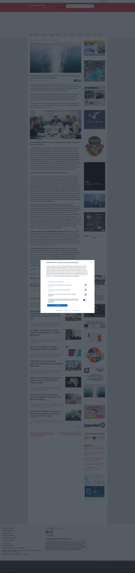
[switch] (85, 285)
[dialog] (67, 286)
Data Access (67, 310)
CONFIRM (57, 305)
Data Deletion (60, 310)
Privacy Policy (75, 310)
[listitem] (67, 282)
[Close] (91, 262)
